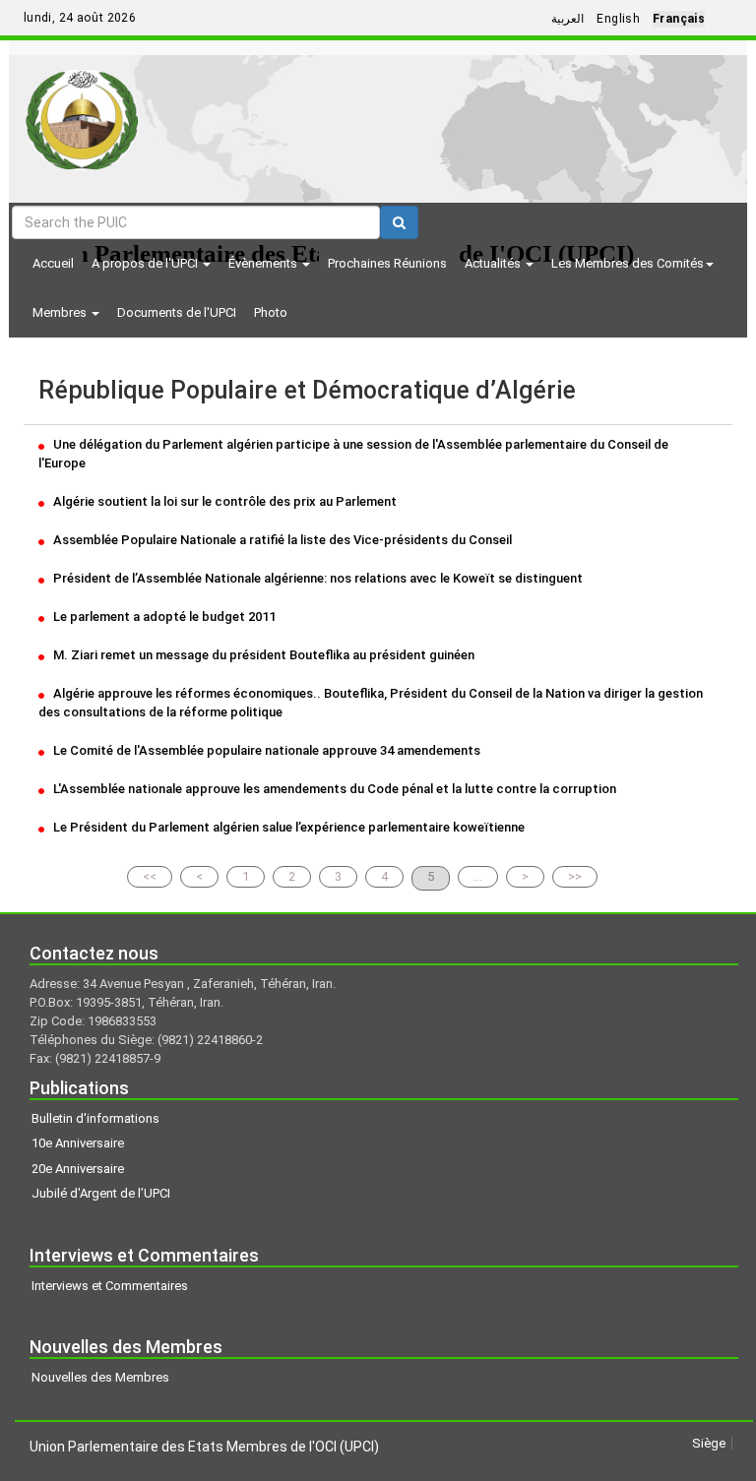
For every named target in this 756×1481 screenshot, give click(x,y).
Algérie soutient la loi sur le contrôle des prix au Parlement (223, 501)
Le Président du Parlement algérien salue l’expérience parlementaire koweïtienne (287, 827)
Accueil (53, 263)
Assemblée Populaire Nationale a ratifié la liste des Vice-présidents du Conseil (281, 539)
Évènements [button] (264, 263)
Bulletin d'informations (95, 1118)
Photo (270, 312)
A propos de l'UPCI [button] (146, 263)
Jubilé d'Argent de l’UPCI (101, 1193)
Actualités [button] (494, 263)
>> (575, 876)
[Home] (82, 112)
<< (150, 876)
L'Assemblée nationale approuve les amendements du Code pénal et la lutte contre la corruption (333, 788)
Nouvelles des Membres (100, 1377)
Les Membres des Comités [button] (627, 263)
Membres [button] (61, 312)
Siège (708, 1443)
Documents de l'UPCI (176, 312)
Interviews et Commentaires (110, 1285)
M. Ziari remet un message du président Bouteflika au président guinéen (262, 655)
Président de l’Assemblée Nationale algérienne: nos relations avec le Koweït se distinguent (316, 578)
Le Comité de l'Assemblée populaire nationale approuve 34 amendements (265, 750)
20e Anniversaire (78, 1168)
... (477, 876)
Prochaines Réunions (387, 263)
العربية (567, 19)
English (618, 19)
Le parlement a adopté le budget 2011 (163, 616)
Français (679, 19)
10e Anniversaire (78, 1143)
